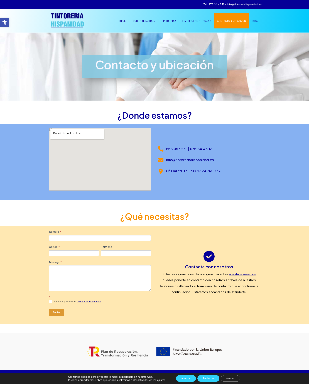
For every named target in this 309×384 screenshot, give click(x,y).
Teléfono (106, 247)
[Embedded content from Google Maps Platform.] (100, 159)
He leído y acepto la (77, 301)
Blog (255, 21)
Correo (54, 247)
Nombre (55, 231)
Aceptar (186, 378)
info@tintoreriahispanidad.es (244, 4)
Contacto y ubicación (231, 21)
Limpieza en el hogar (196, 21)
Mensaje (55, 262)
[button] (4, 22)
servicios (249, 274)
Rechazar (208, 378)
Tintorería (168, 21)
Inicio (122, 21)
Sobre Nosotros (144, 21)
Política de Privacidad (89, 301)
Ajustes (230, 378)
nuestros (236, 274)
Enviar (56, 312)
